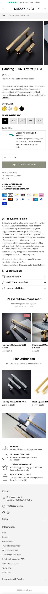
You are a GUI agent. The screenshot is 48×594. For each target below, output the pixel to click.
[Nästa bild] (43, 332)
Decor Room (27, 590)
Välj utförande (13, 276)
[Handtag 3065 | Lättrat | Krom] (10, 108)
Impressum (6, 572)
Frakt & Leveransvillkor (11, 546)
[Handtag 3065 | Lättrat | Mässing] (16, 108)
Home (4, 16)
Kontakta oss (7, 542)
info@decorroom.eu (15, 506)
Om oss (5, 537)
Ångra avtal (7, 568)
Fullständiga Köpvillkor (11, 555)
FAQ (4, 533)
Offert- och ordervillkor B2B (13, 559)
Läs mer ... (6, 98)
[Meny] (3, 9)
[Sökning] (39, 9)
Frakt (17, 79)
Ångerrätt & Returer (10, 550)
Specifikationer (14, 271)
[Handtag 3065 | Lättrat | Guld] (4, 108)
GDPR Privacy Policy (10, 563)
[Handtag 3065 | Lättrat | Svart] (21, 108)
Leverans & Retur (15, 288)
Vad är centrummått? (17, 282)
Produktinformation (16, 218)
